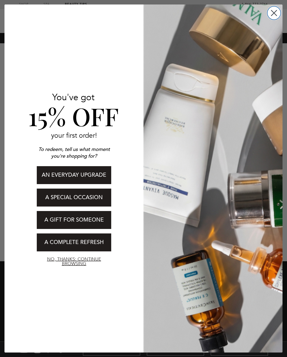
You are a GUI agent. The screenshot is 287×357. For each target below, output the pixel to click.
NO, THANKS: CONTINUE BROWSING (74, 261)
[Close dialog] (274, 13)
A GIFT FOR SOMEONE (74, 220)
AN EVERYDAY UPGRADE (74, 175)
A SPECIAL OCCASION (74, 197)
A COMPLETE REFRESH (74, 242)
